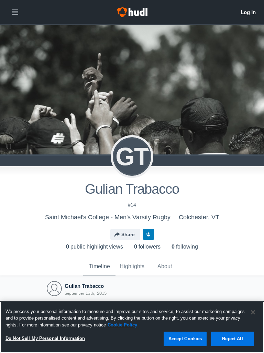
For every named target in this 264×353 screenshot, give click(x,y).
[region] (132, 327)
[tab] (99, 266)
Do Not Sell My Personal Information (45, 338)
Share (128, 234)
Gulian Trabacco (84, 286)
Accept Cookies (185, 338)
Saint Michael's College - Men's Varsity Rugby (107, 217)
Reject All (232, 338)
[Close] (253, 312)
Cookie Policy (122, 324)
